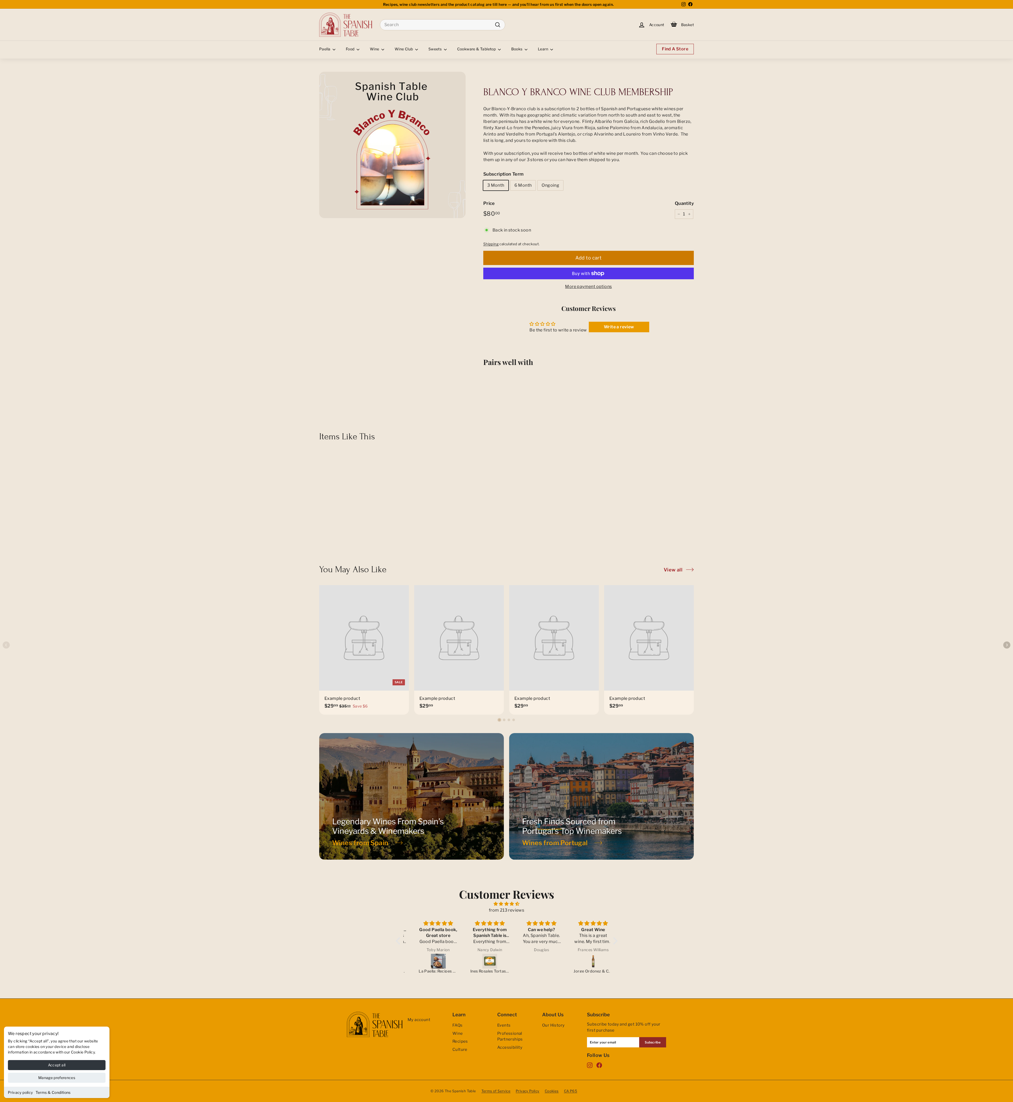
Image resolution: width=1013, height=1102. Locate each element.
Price (489, 203)
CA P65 (570, 1091)
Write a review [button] (619, 326)
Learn (543, 49)
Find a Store (675, 48)
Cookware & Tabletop (477, 49)
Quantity (684, 203)
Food (350, 49)
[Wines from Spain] (411, 796)
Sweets (435, 49)
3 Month (495, 185)
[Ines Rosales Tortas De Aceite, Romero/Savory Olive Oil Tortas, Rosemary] (481, 961)
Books (517, 49)
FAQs (457, 1025)
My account (419, 1019)
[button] (499, 720)
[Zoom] (392, 145)
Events (503, 1025)
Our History (553, 1025)
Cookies (552, 1091)
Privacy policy (20, 1092)
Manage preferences (56, 1077)
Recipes (460, 1041)
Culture (459, 1049)
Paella (325, 49)
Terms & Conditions (53, 1092)
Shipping (491, 244)
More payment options (588, 286)
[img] (506, 904)
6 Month (523, 185)
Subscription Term (503, 174)
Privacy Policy (527, 1091)
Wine (375, 49)
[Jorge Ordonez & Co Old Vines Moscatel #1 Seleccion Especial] (584, 961)
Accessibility (509, 1047)
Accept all (57, 1065)
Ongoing (550, 185)
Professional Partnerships (510, 1036)
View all (673, 569)
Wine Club (404, 49)
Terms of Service (495, 1091)
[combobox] (442, 24)
